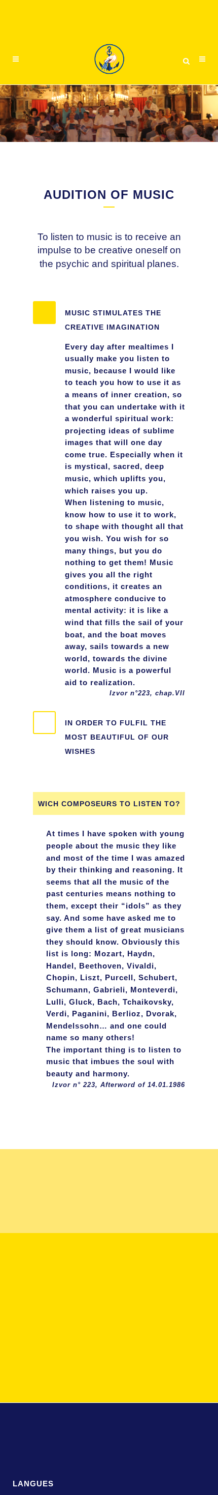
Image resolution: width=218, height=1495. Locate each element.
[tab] (109, 317)
